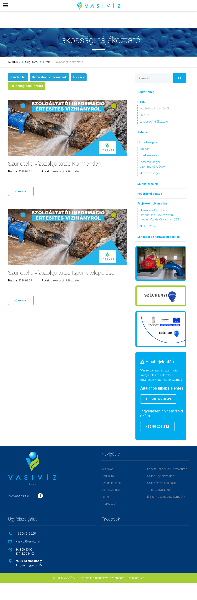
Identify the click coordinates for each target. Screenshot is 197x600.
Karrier (105, 496)
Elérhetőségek (147, 142)
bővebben (20, 191)
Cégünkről (31, 62)
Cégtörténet (145, 92)
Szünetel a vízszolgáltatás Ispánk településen (62, 272)
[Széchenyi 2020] (161, 296)
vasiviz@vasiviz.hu (28, 541)
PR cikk (78, 77)
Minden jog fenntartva (94, 578)
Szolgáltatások (111, 483)
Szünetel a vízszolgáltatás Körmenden (54, 163)
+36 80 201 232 (157, 426)
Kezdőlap (14, 61)
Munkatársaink (147, 184)
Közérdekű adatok (149, 193)
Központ (144, 149)
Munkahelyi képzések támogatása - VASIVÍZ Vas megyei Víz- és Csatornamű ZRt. (160, 215)
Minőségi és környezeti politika (158, 237)
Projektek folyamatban (153, 203)
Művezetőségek (149, 173)
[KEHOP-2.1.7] (161, 329)
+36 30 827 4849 (158, 399)
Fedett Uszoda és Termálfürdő (167, 469)
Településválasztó (159, 490)
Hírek (46, 62)
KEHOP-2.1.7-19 (149, 226)
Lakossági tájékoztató (26, 86)
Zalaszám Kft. (135, 578)
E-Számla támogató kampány (166, 496)
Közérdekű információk (49, 77)
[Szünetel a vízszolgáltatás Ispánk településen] (67, 237)
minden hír (18, 77)
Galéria (142, 132)
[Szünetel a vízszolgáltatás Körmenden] (67, 128)
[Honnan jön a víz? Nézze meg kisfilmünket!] (161, 263)
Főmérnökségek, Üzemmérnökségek (152, 164)
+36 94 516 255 (26, 533)
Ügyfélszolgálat (111, 490)
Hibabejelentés (149, 155)
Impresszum (109, 503)
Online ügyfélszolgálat (161, 476)
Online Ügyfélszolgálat (161, 483)
